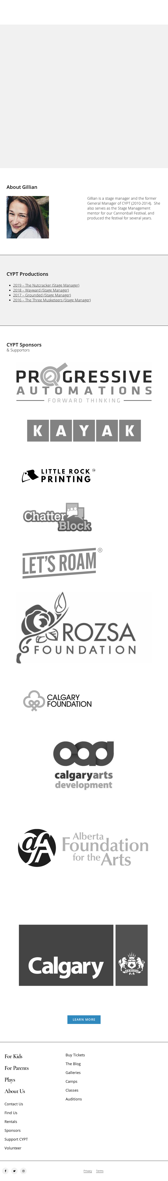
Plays (10, 1079)
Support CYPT (16, 1139)
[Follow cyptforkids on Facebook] (5, 1171)
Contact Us (14, 1103)
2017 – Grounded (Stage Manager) (42, 295)
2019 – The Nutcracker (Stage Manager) (46, 285)
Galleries (73, 1072)
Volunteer (13, 1148)
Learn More (84, 1019)
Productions (83, 109)
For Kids (13, 1056)
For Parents (16, 1068)
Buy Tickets (75, 1054)
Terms (99, 1171)
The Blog (73, 1063)
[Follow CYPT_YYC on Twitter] (14, 1171)
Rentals (11, 1121)
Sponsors (13, 1130)
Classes (72, 1090)
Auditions (74, 1099)
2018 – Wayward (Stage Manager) (41, 290)
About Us (15, 1091)
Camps (71, 1081)
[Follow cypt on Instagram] (23, 1171)
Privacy (88, 1171)
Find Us (11, 1112)
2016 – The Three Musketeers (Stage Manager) (52, 300)
